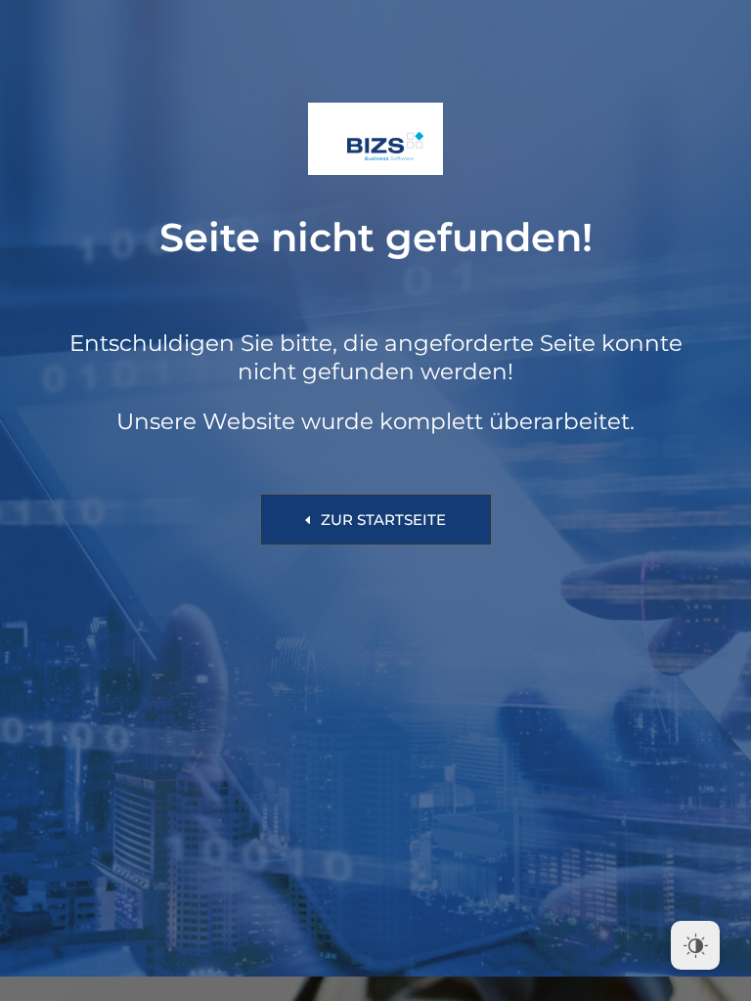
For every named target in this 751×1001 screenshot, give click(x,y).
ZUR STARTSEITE (383, 519)
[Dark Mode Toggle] (695, 945)
